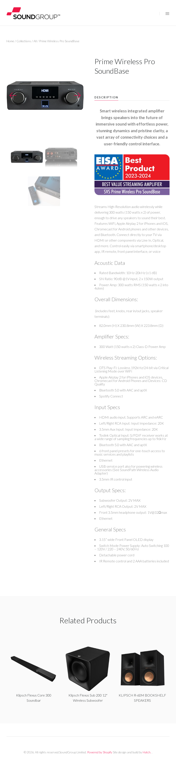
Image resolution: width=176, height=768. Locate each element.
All (35, 41)
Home (10, 41)
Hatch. (147, 752)
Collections (24, 41)
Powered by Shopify (99, 752)
